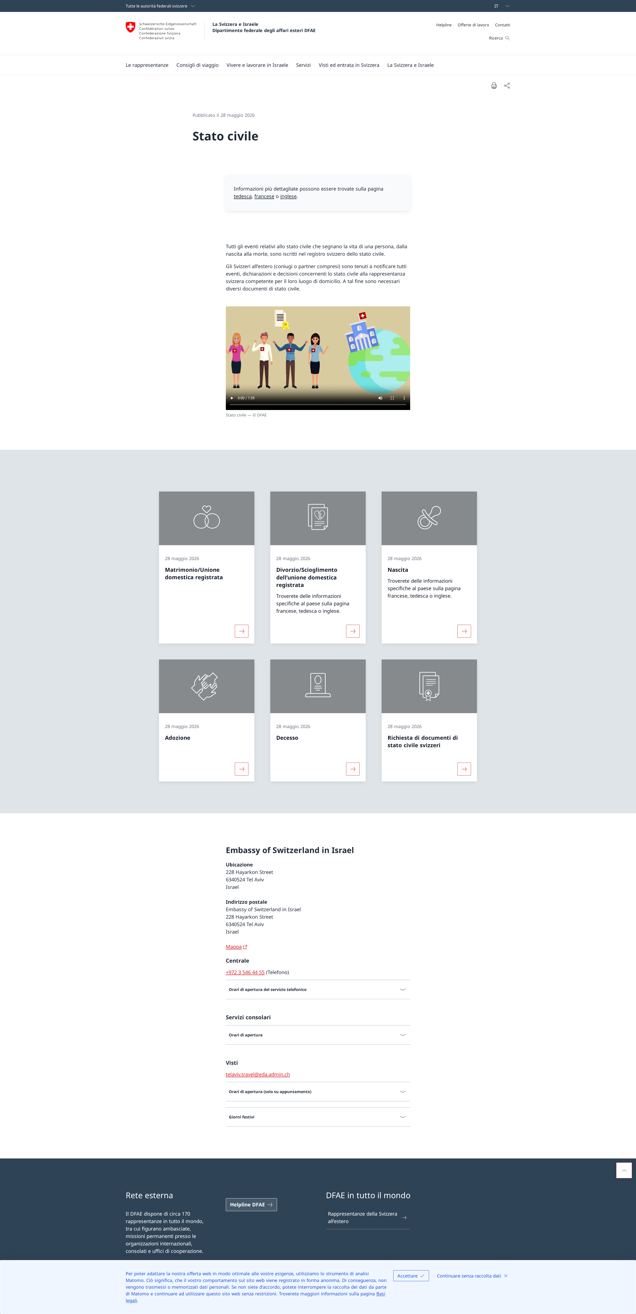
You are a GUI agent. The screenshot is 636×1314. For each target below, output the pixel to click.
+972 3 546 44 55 (245, 972)
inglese (288, 196)
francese (264, 196)
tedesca (243, 196)
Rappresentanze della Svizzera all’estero (362, 1217)
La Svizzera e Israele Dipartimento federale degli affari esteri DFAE (264, 27)
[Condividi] (506, 85)
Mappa (234, 946)
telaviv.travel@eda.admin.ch (258, 1074)
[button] (147, 65)
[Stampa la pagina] (493, 85)
